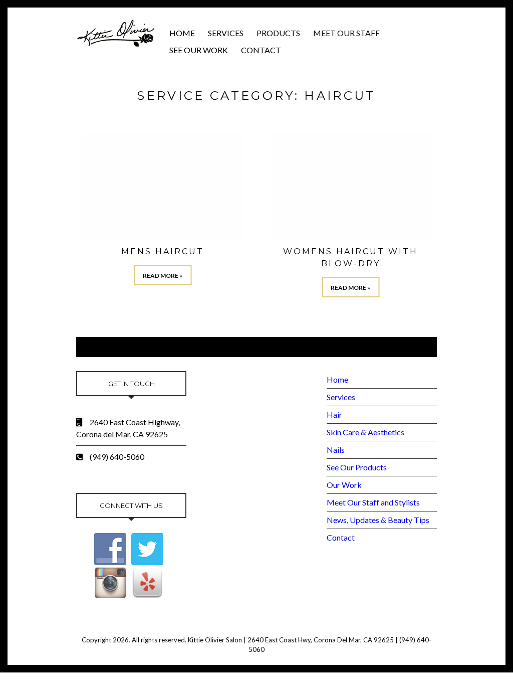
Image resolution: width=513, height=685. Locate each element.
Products (278, 33)
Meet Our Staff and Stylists (373, 502)
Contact (261, 50)
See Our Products (357, 467)
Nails (336, 449)
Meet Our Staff (346, 33)
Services (225, 33)
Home (182, 33)
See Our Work (198, 50)
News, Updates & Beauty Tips (378, 520)
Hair (334, 414)
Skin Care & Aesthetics (365, 432)
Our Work (344, 484)
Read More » (162, 275)
